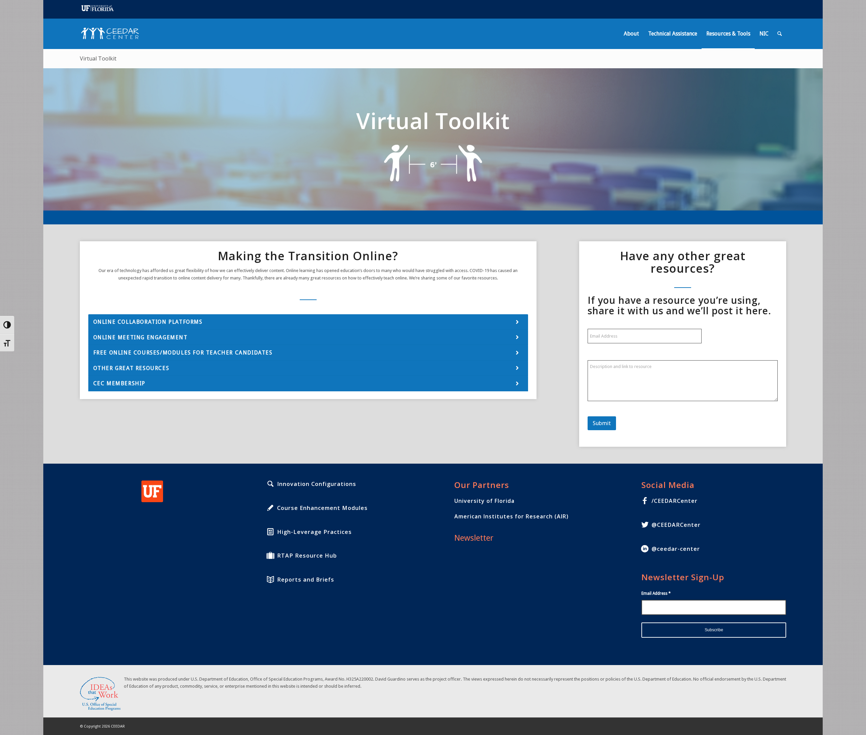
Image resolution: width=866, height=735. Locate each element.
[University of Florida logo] (152, 491)
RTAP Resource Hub (307, 555)
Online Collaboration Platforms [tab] (148, 322)
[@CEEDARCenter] (645, 525)
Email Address (656, 593)
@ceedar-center (676, 549)
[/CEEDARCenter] (645, 501)
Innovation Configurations (316, 484)
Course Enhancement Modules (322, 508)
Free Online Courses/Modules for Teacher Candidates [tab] (183, 352)
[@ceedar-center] (645, 549)
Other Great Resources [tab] (131, 368)
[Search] (779, 34)
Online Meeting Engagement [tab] (140, 337)
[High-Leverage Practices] (270, 532)
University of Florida (484, 501)
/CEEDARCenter (675, 501)
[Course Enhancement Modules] (270, 508)
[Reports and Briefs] (270, 579)
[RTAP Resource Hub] (270, 555)
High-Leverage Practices (314, 532)
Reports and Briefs (305, 579)
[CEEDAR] (112, 34)
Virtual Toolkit (98, 58)
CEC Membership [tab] (119, 383)
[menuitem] (631, 34)
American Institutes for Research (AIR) (511, 516)
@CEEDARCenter (676, 525)
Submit (602, 423)
